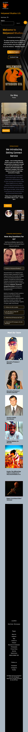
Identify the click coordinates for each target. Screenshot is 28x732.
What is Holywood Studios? (13, 268)
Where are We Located (12, 307)
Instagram (14, 667)
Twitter (14, 670)
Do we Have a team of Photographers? (11, 312)
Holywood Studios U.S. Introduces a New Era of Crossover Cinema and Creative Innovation (13, 119)
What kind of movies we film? (14, 317)
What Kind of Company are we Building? (13, 322)
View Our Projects (14, 52)
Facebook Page (14, 57)
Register (8, 205)
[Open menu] (25, 22)
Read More (6, 130)
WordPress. (15, 680)
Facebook (14, 665)
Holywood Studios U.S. (11, 13)
